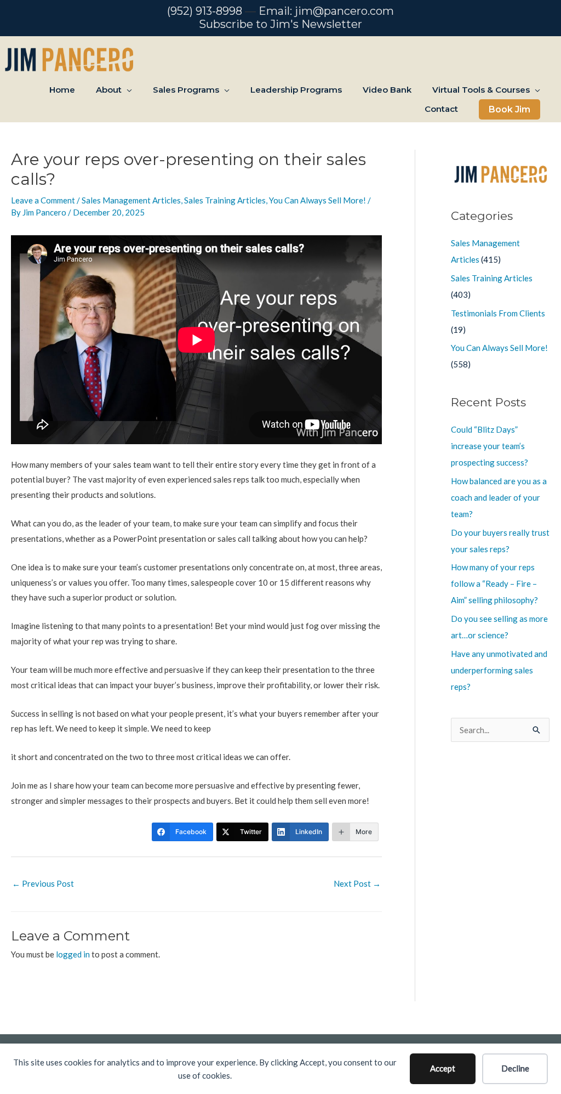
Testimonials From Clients (498, 313)
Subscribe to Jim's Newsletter (280, 24)
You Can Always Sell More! (317, 200)
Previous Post (43, 883)
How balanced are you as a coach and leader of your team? (499, 497)
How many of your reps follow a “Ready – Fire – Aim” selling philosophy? (494, 583)
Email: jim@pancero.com (326, 11)
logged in (73, 954)
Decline (515, 1068)
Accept (442, 1068)
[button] (509, 109)
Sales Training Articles (225, 200)
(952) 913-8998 (204, 11)
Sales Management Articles (131, 200)
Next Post (357, 883)
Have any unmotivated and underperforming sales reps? (499, 670)
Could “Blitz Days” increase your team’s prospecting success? (489, 445)
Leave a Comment (43, 200)
